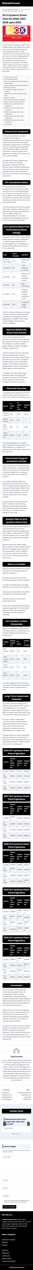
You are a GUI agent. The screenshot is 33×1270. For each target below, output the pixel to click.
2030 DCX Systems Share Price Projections (14, 121)
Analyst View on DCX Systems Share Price (16, 94)
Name (6, 1180)
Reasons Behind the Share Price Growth (16, 85)
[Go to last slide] (4, 1124)
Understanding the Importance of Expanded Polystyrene (24, 1094)
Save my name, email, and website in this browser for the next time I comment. (16, 1201)
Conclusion (8, 124)
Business (5, 1242)
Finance (4, 1245)
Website (6, 1196)
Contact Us (6, 1256)
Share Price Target (8, 1239)
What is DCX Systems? (11, 77)
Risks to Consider (10, 98)
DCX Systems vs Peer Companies (15, 100)
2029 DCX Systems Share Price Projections (14, 117)
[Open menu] (29, 3)
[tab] (13, 1133)
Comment (7, 1157)
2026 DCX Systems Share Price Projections (14, 105)
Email (5, 1188)
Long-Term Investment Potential (15, 102)
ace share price (8, 52)
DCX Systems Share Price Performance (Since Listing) (16, 82)
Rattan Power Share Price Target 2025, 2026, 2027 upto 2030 (15, 1121)
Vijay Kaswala (17, 1056)
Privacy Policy (6, 1258)
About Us (5, 1250)
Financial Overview (10, 87)
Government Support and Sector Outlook (14, 90)
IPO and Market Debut (11, 79)
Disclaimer (5, 1253)
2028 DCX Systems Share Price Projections (14, 113)
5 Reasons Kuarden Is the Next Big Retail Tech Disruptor (7, 1094)
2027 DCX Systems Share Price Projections (14, 109)
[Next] (28, 1124)
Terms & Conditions (9, 1261)
